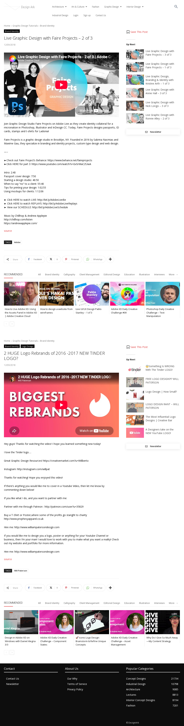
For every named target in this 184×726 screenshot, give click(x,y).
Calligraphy (69, 274)
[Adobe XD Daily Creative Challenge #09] (127, 294)
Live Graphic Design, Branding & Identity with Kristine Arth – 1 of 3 (160, 80)
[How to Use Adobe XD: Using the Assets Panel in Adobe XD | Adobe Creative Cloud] (21, 294)
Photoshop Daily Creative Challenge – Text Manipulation (160, 312)
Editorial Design (112, 274)
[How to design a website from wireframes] (56, 294)
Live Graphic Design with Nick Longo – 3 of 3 (160, 104)
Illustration (144, 274)
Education (129, 274)
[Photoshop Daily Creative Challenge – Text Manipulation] (163, 294)
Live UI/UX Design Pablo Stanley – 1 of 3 (89, 310)
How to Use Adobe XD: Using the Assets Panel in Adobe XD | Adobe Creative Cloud (21, 312)
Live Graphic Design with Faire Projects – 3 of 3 (160, 52)
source (8, 230)
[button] (176, 7)
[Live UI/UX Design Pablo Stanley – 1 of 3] (92, 294)
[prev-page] (6, 324)
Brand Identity (47, 25)
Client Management (89, 274)
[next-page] (12, 324)
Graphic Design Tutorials (25, 25)
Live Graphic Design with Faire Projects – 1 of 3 (160, 65)
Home (7, 25)
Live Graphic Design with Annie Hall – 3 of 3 (160, 91)
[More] (110, 259)
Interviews (159, 274)
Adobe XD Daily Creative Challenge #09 (124, 310)
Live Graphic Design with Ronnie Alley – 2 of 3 (160, 116)
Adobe (17, 242)
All (39, 274)
